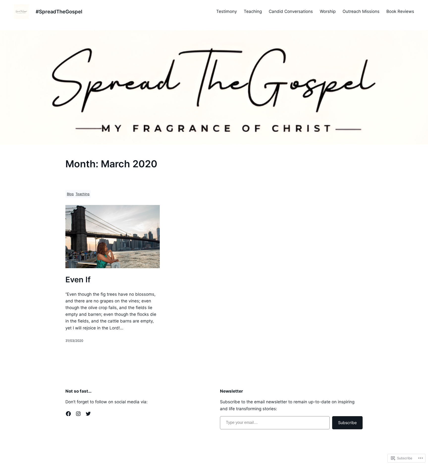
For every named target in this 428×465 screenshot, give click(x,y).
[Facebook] (68, 414)
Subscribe (347, 422)
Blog (70, 194)
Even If (78, 279)
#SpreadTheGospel (59, 12)
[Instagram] (78, 414)
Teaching (82, 194)
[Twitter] (88, 414)
